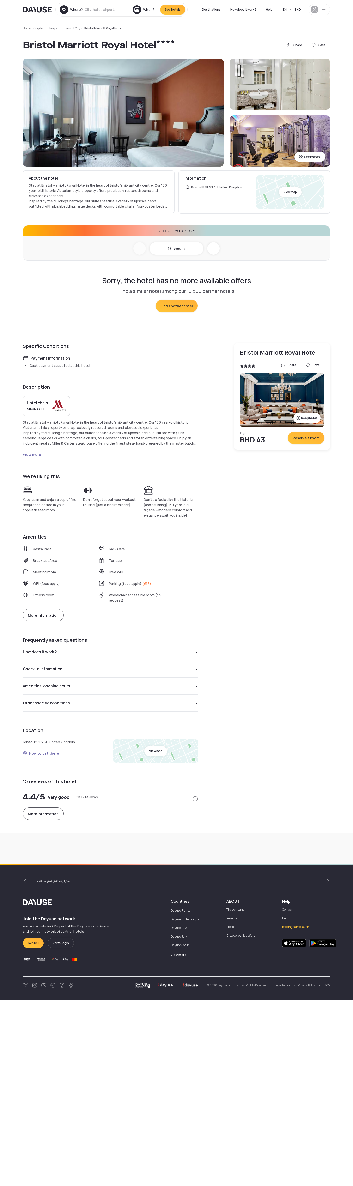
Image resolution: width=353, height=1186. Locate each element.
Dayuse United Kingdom (186, 919)
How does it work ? (243, 9)
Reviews (231, 918)
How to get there (44, 753)
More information (43, 615)
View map (290, 192)
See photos (312, 157)
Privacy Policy (307, 985)
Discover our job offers (240, 935)
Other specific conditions (46, 703)
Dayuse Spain (180, 945)
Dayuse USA (179, 928)
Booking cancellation (295, 927)
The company (235, 910)
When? (179, 248)
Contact (287, 910)
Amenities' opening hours (46, 686)
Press (230, 927)
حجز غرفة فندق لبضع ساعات (54, 881)
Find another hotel (176, 306)
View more (32, 454)
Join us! (33, 943)
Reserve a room (306, 438)
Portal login (61, 943)
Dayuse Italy (179, 936)
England (55, 28)
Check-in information (42, 669)
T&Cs (326, 985)
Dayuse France (180, 910)
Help (269, 9)
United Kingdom (34, 28)
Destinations (211, 9)
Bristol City (73, 28)
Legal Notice (282, 985)
